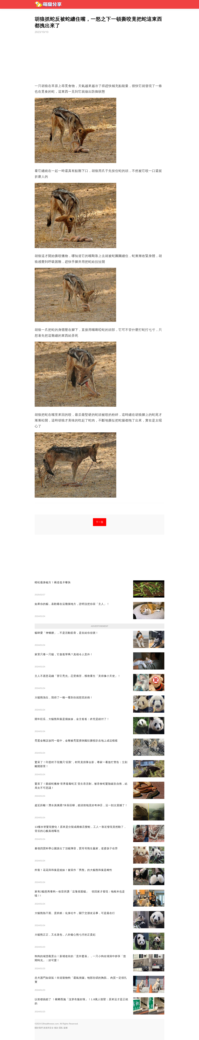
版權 (66, 1028)
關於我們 (39, 1028)
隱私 (61, 1028)
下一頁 (99, 522)
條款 (56, 1028)
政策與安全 (48, 1028)
